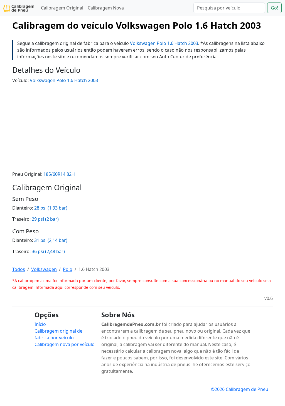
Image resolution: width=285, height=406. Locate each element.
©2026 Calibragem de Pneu (239, 389)
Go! (274, 8)
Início (40, 324)
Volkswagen (44, 269)
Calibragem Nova (106, 8)
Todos (18, 269)
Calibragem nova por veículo (65, 344)
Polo (67, 269)
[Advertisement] (142, 127)
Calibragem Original (62, 8)
